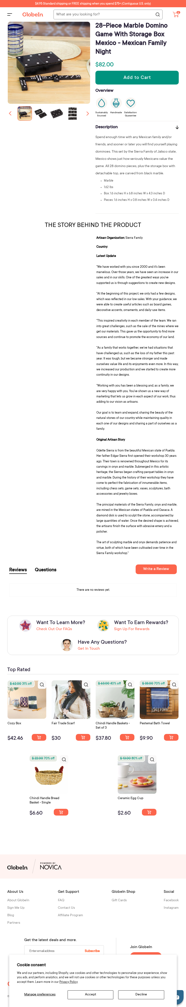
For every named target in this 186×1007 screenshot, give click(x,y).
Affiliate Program (70, 915)
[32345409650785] (171, 737)
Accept (90, 995)
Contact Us (66, 908)
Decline (141, 995)
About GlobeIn (18, 900)
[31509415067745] (149, 812)
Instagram (171, 908)
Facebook (171, 900)
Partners (13, 923)
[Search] (157, 15)
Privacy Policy (68, 982)
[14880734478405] (127, 737)
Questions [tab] (45, 570)
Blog (10, 915)
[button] (87, 113)
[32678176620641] (83, 737)
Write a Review (156, 569)
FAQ (61, 900)
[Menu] (9, 14)
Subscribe (92, 951)
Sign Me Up (15, 908)
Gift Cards (119, 900)
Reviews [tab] (18, 570)
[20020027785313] (61, 812)
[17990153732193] (39, 737)
